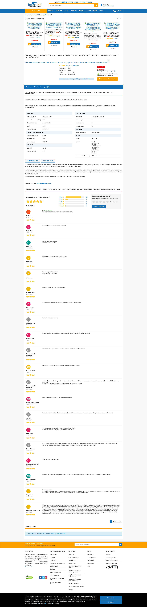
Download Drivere (48, 161)
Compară (35, 46)
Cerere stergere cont (111, 563)
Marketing (56, 603)
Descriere (29, 87)
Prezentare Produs (32, 161)
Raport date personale (112, 560)
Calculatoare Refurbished (44, 183)
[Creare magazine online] (112, 567)
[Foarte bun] (104, 202)
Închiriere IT (74, 10)
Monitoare (52, 569)
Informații (70, 2)
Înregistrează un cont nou (43, 533)
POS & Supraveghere (55, 575)
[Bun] (100, 202)
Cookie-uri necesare (32, 603)
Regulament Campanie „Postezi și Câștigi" (75, 580)
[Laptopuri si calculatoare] (35, 573)
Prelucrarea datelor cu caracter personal (74, 571)
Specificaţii (37, 87)
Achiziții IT (82, 10)
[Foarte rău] (93, 202)
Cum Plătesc (72, 560)
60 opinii (68, 65)
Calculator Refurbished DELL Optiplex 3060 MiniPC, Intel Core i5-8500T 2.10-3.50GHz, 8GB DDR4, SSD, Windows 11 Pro (73, 33)
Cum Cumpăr (72, 563)
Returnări (108, 554)
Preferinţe (42, 603)
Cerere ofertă (58, 10)
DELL (69, 68)
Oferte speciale (91, 557)
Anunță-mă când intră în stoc (107, 79)
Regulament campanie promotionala (75, 575)
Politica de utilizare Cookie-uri (76, 586)
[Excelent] (107, 202)
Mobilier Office (54, 566)
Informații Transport (74, 557)
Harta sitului (90, 560)
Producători (90, 554)
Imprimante (53, 560)
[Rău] (97, 202)
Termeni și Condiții (111, 557)
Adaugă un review (99, 206)
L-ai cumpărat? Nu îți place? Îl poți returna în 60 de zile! (76, 79)
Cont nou (112, 5)
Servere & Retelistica (55, 572)
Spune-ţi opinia (75, 65)
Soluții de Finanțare (74, 583)
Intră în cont (106, 5)
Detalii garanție (112, 71)
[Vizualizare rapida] (41, 27)
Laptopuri (52, 557)
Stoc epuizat (90, 563)
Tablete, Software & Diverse (57, 563)
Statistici (49, 603)
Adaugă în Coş (36, 44)
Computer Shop (29, 567)
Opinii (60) (46, 87)
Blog (88, 566)
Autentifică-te (30, 533)
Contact (101, 10)
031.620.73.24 (63, 2)
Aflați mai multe (80, 601)
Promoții (50, 10)
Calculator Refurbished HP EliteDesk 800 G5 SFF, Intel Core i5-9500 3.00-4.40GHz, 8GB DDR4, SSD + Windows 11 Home (34, 33)
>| (120, 521)
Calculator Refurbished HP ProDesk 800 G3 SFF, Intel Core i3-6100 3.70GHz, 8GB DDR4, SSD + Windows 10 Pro (54, 31)
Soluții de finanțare (92, 10)
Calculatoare (53, 554)
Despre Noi (71, 554)
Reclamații (76, 2)
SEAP (66, 10)
